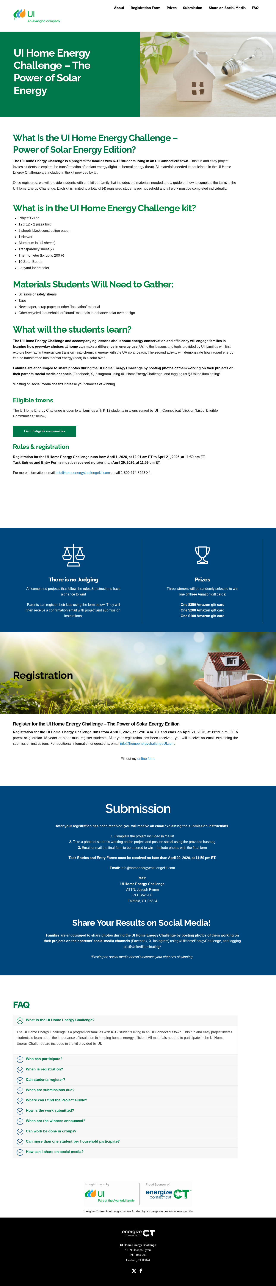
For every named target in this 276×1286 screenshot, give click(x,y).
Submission (192, 8)
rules (87, 589)
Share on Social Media (227, 8)
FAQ (255, 8)
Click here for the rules (54, 486)
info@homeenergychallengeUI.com (83, 473)
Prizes (172, 8)
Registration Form (145, 8)
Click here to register (53, 505)
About (119, 8)
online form (145, 758)
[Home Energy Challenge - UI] (36, 23)
